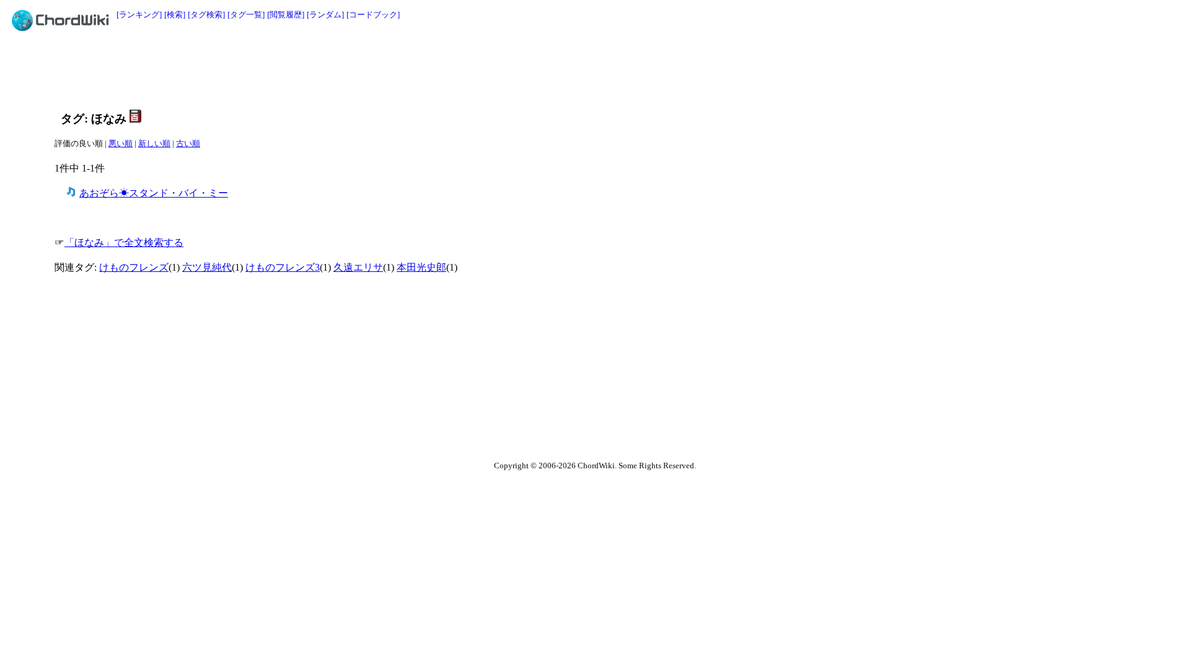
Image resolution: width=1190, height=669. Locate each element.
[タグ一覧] (246, 14)
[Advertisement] (567, 69)
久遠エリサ (358, 267)
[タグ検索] (206, 14)
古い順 (188, 143)
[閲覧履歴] (285, 14)
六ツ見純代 (207, 267)
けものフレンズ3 (282, 267)
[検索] (174, 14)
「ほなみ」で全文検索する (123, 242)
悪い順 (120, 143)
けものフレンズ (134, 267)
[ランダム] (325, 14)
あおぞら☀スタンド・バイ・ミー (153, 193)
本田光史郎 (421, 267)
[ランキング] (139, 14)
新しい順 (154, 143)
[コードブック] (373, 14)
